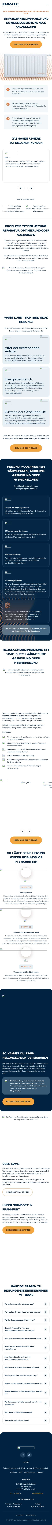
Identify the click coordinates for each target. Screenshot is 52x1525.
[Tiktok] (29, 1454)
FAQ (20, 1472)
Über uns (13, 1472)
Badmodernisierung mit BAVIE (14, 1468)
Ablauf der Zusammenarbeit (37, 1468)
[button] (48, 4)
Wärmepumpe (29, 1472)
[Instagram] (22, 1454)
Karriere (40, 1472)
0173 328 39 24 (15, 1493)
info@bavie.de (37, 1493)
